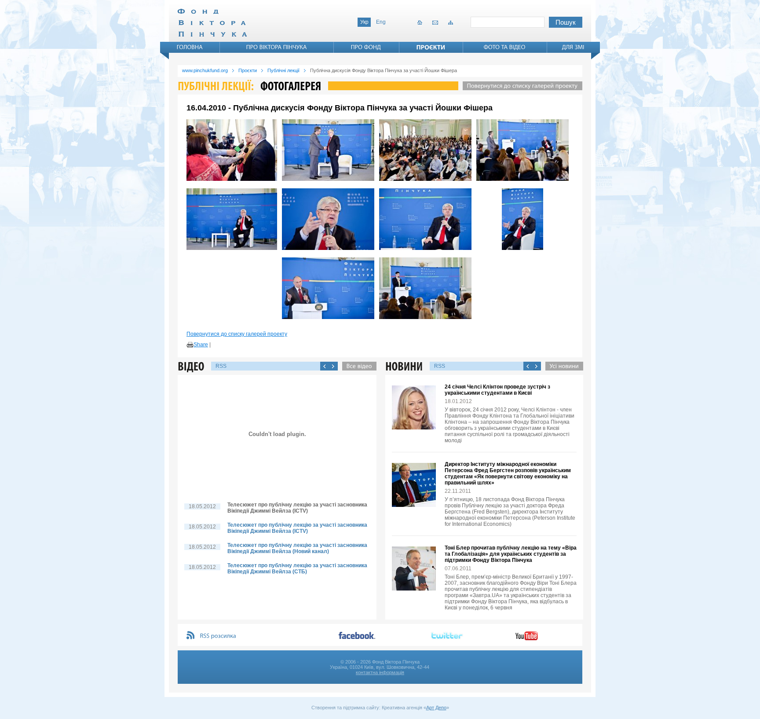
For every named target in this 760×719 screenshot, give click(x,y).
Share (201, 344)
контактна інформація (380, 672)
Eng (381, 22)
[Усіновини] (562, 366)
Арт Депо (436, 707)
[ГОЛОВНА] (190, 47)
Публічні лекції (283, 70)
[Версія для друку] (190, 344)
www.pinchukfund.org (205, 70)
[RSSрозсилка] (218, 636)
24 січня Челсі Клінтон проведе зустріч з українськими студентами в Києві (497, 390)
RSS (221, 366)
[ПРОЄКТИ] (431, 47)
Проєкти (247, 70)
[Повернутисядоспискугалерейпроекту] (520, 85)
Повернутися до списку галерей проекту (236, 334)
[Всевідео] (357, 366)
